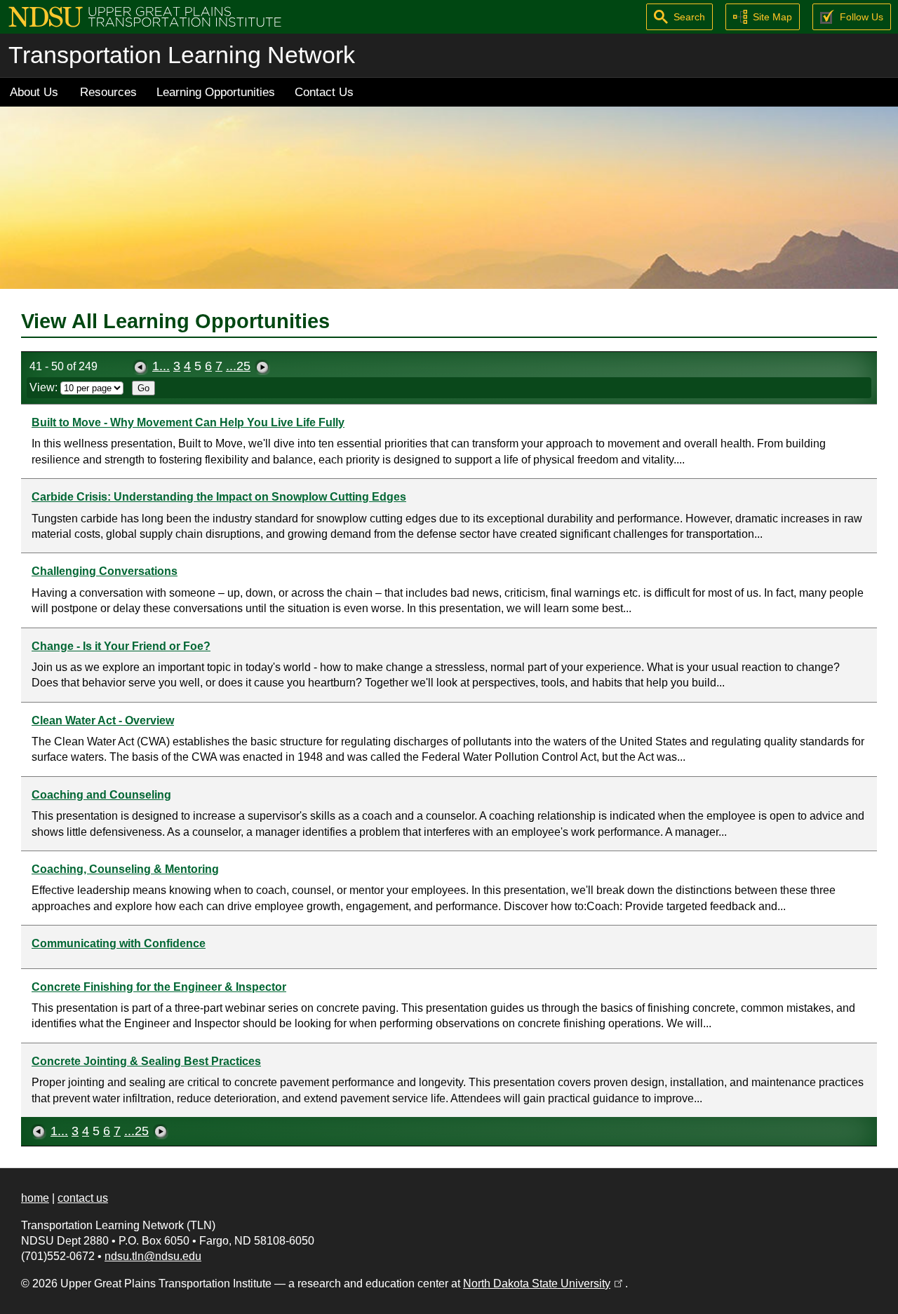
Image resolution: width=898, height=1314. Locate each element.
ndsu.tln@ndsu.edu (153, 1256)
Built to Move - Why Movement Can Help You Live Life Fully (188, 422)
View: (44, 387)
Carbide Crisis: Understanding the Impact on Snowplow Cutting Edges (219, 497)
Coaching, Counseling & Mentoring (125, 869)
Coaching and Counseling (101, 795)
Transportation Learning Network (181, 55)
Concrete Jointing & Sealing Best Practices (146, 1061)
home (35, 1198)
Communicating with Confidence (119, 943)
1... (161, 366)
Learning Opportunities (215, 92)
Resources (108, 92)
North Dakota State (544, 1283)
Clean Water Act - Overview (103, 720)
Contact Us (324, 92)
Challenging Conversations (104, 571)
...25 (238, 366)
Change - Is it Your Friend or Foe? (121, 646)
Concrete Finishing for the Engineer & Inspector (159, 987)
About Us (34, 92)
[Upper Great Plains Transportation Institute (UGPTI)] (145, 16)
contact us (83, 1198)
